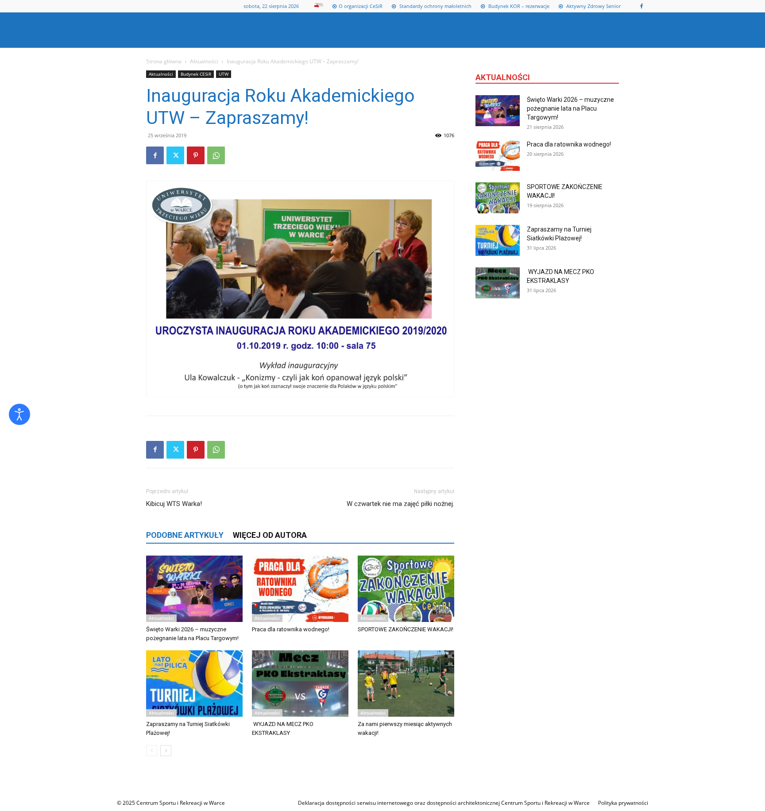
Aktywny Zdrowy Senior (593, 6)
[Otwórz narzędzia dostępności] (19, 414)
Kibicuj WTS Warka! (174, 504)
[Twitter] (175, 155)
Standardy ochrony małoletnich (434, 6)
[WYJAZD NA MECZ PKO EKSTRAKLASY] (300, 683)
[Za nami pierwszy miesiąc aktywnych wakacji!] (406, 683)
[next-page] (165, 750)
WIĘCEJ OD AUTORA (270, 535)
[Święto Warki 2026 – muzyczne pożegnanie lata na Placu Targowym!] (194, 589)
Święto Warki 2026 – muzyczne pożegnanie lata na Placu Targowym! (570, 108)
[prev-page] (151, 750)
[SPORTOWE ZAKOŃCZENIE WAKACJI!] (406, 589)
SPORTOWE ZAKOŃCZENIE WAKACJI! (405, 629)
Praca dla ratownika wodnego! (290, 629)
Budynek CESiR (196, 74)
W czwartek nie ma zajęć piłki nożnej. (400, 504)
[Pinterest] (196, 155)
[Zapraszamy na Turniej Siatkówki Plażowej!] (194, 683)
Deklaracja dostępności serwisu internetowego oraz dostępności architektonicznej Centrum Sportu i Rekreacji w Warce (444, 803)
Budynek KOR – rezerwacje (518, 6)
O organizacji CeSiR (360, 6)
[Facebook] (641, 6)
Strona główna (164, 61)
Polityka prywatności (623, 803)
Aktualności (204, 61)
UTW (223, 74)
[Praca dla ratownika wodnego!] (300, 589)
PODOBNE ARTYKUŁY (185, 535)
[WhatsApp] (216, 155)
